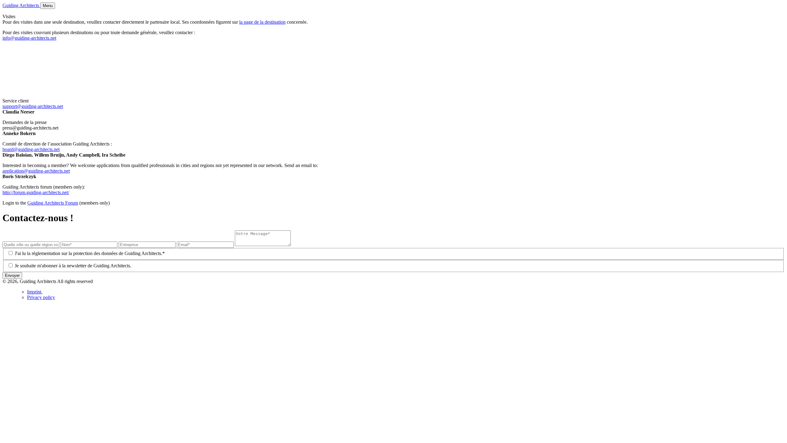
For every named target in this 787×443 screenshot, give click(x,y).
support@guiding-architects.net (32, 106)
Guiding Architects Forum (52, 203)
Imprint (34, 291)
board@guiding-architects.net (31, 149)
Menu (48, 5)
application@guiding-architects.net (36, 171)
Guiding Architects (21, 5)
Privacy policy (41, 297)
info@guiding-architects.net (29, 38)
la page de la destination (262, 22)
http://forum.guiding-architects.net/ (35, 192)
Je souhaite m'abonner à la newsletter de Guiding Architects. (73, 265)
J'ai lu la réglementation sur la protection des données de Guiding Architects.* (90, 253)
